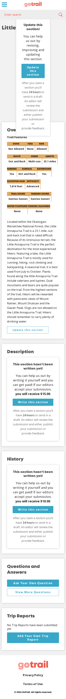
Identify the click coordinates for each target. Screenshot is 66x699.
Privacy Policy (33, 675)
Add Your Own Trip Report (33, 637)
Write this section (33, 402)
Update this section (33, 71)
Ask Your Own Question (33, 583)
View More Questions (33, 592)
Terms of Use (33, 684)
